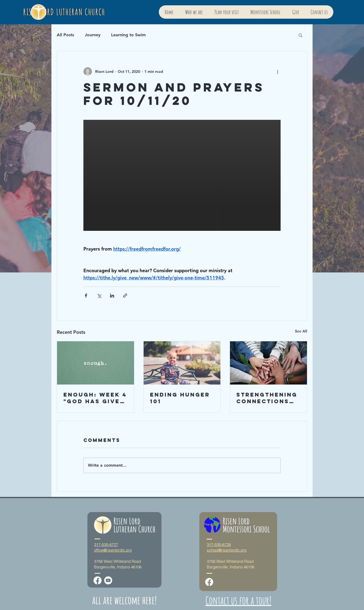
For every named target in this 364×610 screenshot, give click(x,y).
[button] (300, 35)
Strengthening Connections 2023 (266, 398)
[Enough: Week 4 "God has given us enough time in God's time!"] (95, 363)
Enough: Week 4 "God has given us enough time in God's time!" (95, 398)
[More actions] (277, 71)
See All (301, 331)
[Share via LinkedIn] (112, 295)
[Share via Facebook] (85, 295)
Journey (92, 34)
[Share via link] (125, 295)
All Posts (65, 34)
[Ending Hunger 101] (182, 363)
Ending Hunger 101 (180, 398)
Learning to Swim (128, 34)
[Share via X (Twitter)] (99, 295)
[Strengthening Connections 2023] (268, 363)
